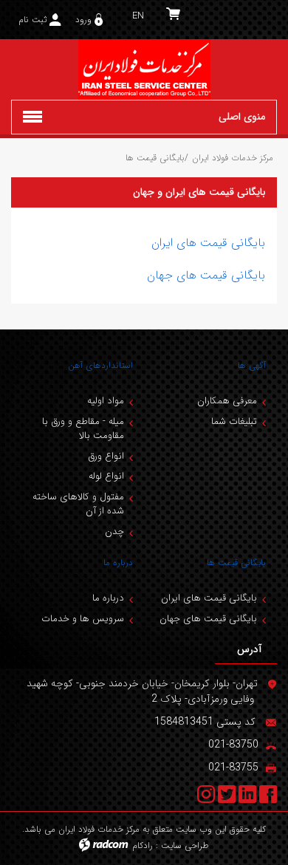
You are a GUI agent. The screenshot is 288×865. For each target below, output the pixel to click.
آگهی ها (252, 365)
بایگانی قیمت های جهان (206, 275)
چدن (114, 531)
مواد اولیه (105, 400)
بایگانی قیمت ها (236, 562)
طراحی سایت (185, 845)
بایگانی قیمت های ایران (208, 242)
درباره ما (118, 562)
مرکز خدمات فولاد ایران (232, 158)
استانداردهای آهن (100, 365)
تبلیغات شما (234, 421)
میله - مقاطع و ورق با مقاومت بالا (83, 429)
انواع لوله (106, 476)
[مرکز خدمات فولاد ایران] (144, 69)
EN (138, 16)
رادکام (142, 845)
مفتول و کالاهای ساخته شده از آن (78, 504)
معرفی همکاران (227, 400)
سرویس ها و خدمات (82, 618)
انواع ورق (106, 456)
